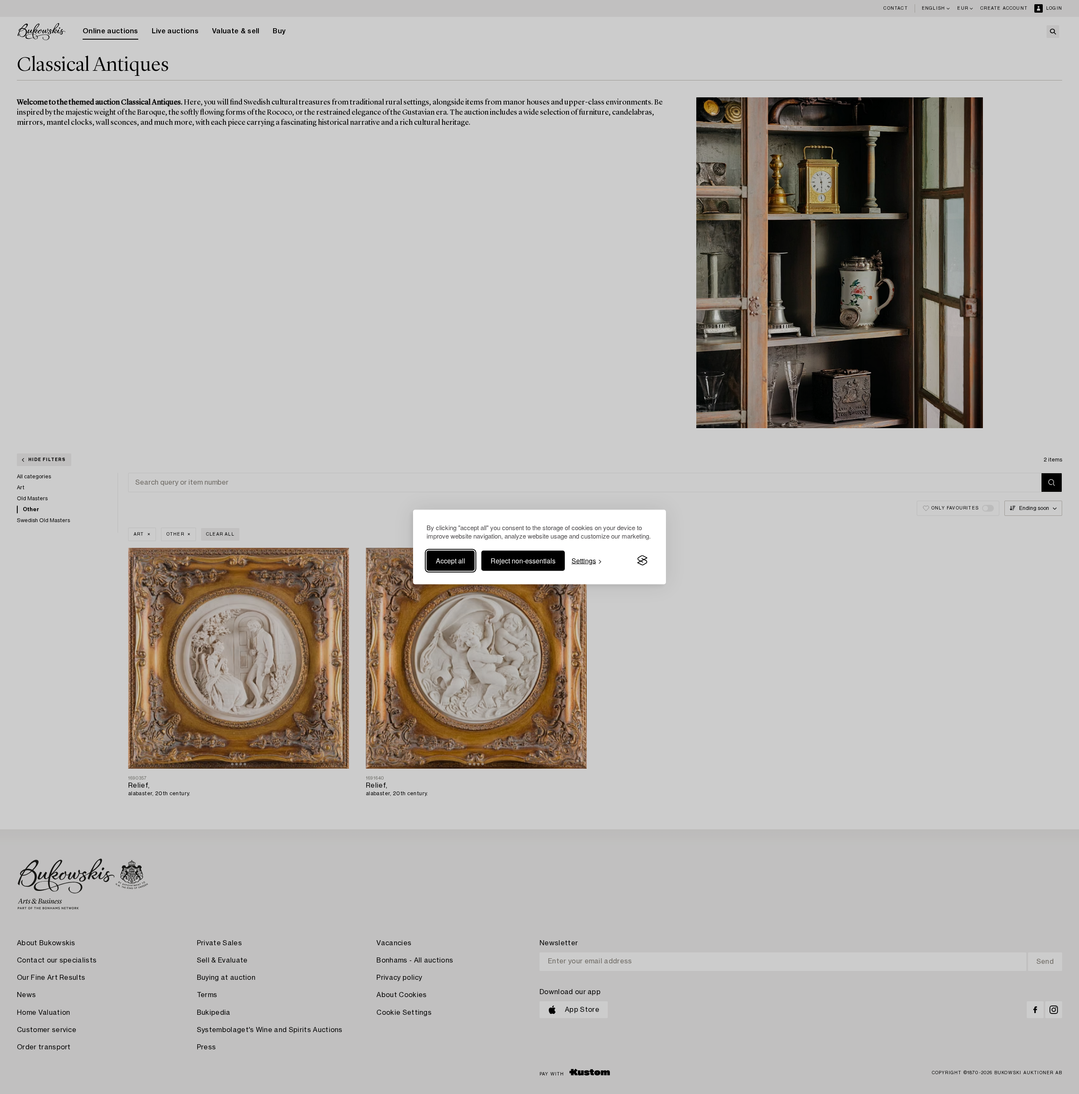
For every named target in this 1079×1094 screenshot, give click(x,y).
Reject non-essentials (523, 560)
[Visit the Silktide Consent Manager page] (642, 560)
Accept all (450, 560)
